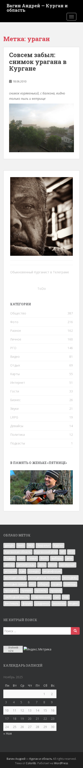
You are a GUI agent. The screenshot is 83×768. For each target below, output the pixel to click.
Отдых (15, 365)
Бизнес (15, 400)
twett (21, 545)
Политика (17, 434)
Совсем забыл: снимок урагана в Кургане (38, 62)
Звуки (14, 408)
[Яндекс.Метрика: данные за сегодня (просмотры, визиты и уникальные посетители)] (37, 649)
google (9, 545)
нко (32, 584)
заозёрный (67, 565)
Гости (14, 391)
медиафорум (52, 571)
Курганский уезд (46, 552)
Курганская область (18, 552)
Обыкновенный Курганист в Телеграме (39, 272)
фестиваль (12, 603)
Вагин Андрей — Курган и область (37, 7)
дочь (42, 565)
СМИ (21, 558)
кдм (22, 571)
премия (26, 590)
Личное (15, 339)
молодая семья (15, 578)
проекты (41, 590)
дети (69, 558)
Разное (15, 330)
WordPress (61, 763)
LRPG (14, 417)
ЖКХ (30, 545)
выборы (57, 558)
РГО (13, 348)
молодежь (70, 578)
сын (56, 597)
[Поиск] (75, 631)
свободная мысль (16, 597)
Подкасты (17, 443)
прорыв (56, 590)
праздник (11, 590)
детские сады (26, 565)
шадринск (42, 603)
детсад (9, 565)
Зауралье (43, 545)
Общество (18, 313)
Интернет (17, 382)
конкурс (34, 571)
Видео (15, 356)
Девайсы (16, 426)
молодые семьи (15, 584)
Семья (32, 558)
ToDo (41, 288)
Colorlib (31, 763)
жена (52, 565)
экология (59, 603)
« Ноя (7, 733)
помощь (70, 584)
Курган (58, 545)
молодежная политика (44, 578)
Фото (14, 322)
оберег (43, 584)
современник (41, 597)
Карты (15, 374)
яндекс (73, 603)
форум (27, 603)
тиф (65, 597)
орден (56, 584)
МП (63, 552)
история (10, 571)
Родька (9, 558)
